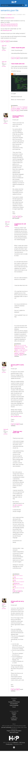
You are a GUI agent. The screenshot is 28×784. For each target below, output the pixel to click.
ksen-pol (9, 14)
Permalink (4, 50)
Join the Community (6, 727)
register (7, 41)
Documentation (14, 703)
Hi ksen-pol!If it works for (17, 365)
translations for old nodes (20, 224)
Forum (14, 707)
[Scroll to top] (14, 748)
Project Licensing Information (14, 730)
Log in (2, 41)
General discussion (9, 17)
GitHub (14, 716)
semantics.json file (7, 30)
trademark (15, 742)
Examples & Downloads (14, 702)
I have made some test (17, 63)
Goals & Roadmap (14, 705)
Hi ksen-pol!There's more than (18, 116)
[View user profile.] (6, 117)
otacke (5, 118)
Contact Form (14, 718)
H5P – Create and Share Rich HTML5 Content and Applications (14, 2)
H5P (14, 738)
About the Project (14, 732)
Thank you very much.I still (17, 432)
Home (14, 700)
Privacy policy (9, 744)
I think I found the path (18, 47)
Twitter (14, 714)
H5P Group (22, 742)
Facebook (14, 713)
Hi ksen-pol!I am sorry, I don (17, 601)
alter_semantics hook (16, 416)
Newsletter (14, 719)
